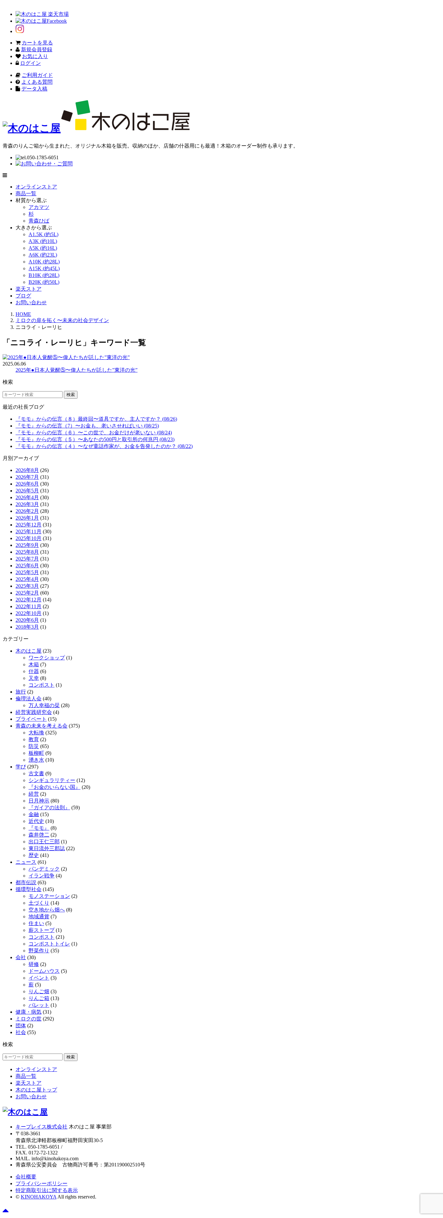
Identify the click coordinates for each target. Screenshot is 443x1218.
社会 (21, 1032)
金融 (34, 814)
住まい (36, 923)
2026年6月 (27, 484)
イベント (39, 978)
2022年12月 (29, 599)
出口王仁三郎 (44, 841)
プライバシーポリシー (41, 1183)
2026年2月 (27, 511)
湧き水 (36, 760)
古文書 (36, 773)
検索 (70, 394)
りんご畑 (39, 991)
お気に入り (35, 56)
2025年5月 (27, 572)
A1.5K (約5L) (43, 234)
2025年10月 (29, 538)
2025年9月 (27, 545)
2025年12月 (29, 524)
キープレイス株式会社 (41, 1126)
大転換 (36, 732)
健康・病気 (29, 1012)
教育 (34, 739)
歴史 (34, 855)
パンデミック (44, 869)
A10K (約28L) (44, 261)
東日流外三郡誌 (47, 848)
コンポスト (41, 685)
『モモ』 (39, 828)
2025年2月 (27, 593)
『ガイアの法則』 (49, 807)
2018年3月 (27, 627)
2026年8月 (27, 470)
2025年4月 (27, 579)
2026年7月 (27, 477)
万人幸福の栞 (44, 705)
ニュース (26, 862)
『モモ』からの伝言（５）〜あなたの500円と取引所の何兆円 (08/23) (95, 439)
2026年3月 (27, 504)
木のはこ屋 (29, 651)
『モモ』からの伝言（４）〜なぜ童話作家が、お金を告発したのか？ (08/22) (104, 446)
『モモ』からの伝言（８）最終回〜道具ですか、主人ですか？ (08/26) (96, 419)
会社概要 (26, 1176)
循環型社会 (29, 889)
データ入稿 (34, 88)
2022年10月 (29, 613)
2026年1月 (27, 518)
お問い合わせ (31, 302)
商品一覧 (26, 193)
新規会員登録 (36, 49)
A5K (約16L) (43, 248)
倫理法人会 (29, 698)
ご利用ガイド (37, 75)
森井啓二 (39, 835)
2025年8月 (27, 552)
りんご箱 (39, 998)
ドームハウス (44, 971)
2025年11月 (29, 531)
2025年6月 (27, 565)
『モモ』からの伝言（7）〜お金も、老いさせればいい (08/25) (87, 425)
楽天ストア (29, 289)
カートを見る (37, 42)
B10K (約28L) (44, 275)
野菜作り (39, 950)
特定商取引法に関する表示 (47, 1190)
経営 (34, 794)
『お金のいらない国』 (54, 787)
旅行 (21, 691)
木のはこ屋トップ (36, 1089)
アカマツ (39, 207)
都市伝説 (26, 882)
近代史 (36, 821)
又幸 (34, 678)
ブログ (23, 295)
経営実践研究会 (34, 712)
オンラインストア (36, 186)
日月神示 (39, 800)
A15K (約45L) (44, 268)
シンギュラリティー (52, 780)
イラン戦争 (41, 875)
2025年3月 (27, 586)
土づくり (39, 903)
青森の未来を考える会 (41, 726)
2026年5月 (27, 490)
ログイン (30, 63)
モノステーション (49, 896)
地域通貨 (39, 916)
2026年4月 (27, 497)
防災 (34, 746)
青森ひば (39, 220)
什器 (34, 671)
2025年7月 (27, 558)
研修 (34, 964)
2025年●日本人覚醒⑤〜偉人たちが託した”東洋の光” (77, 370)
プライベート (31, 719)
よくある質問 (37, 82)
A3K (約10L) (43, 241)
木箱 (34, 664)
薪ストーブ (41, 930)
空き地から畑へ (47, 909)
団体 (21, 1025)
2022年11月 (29, 606)
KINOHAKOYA (38, 1197)
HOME (23, 314)
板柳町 (36, 753)
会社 (21, 957)
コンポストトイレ (49, 944)
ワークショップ (47, 657)
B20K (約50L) (44, 282)
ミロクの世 (29, 1018)
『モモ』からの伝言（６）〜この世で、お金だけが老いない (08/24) (94, 432)
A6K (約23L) (43, 255)
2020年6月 (27, 620)
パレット (39, 1005)
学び (21, 766)
